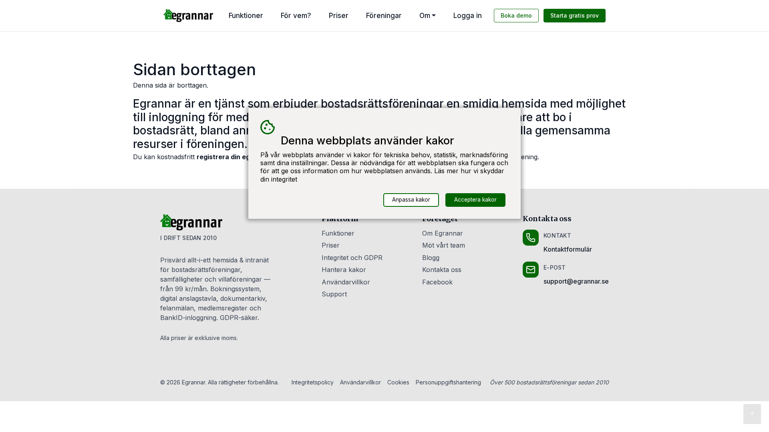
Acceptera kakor (475, 199)
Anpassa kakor (411, 199)
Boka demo (516, 15)
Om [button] (424, 16)
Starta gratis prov (574, 15)
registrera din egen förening (242, 157)
